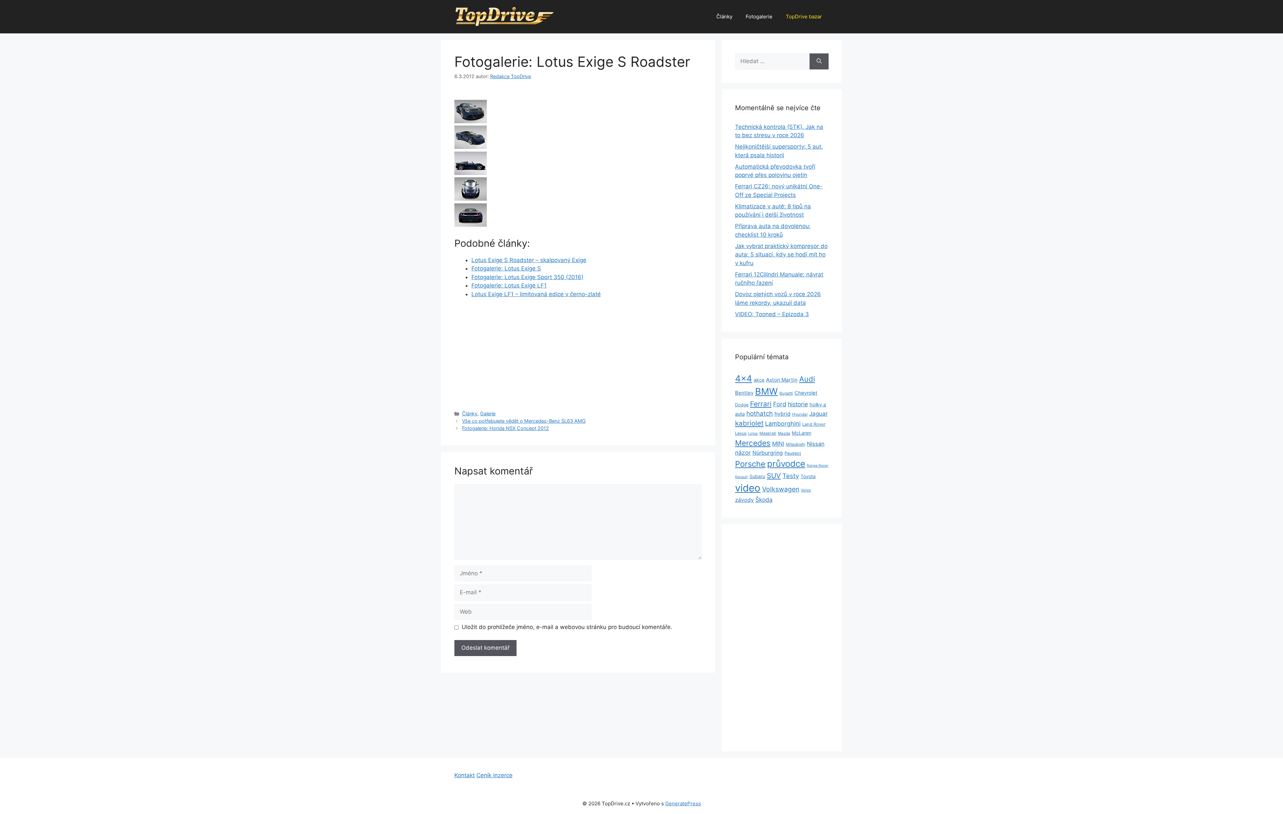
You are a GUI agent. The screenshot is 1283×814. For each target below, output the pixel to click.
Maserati (767, 433)
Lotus (753, 433)
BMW (766, 391)
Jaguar (818, 413)
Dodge (741, 404)
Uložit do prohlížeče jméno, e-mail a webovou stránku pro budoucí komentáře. (567, 627)
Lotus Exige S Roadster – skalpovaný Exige (528, 260)
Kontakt (464, 775)
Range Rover (817, 465)
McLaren (801, 433)
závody (744, 500)
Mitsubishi (795, 444)
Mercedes (752, 442)
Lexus (740, 433)
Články (724, 16)
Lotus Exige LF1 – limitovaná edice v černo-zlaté (536, 294)
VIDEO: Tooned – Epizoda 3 (772, 314)
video (747, 488)
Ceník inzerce (494, 775)
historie (798, 404)
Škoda (763, 499)
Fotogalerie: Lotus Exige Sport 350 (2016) (527, 277)
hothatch (759, 413)
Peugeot (793, 453)
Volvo (806, 490)
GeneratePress (683, 803)
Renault (741, 477)
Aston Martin (782, 380)
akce (759, 380)
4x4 (743, 378)
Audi (807, 379)
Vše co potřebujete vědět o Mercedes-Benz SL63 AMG (524, 421)
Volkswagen (780, 489)
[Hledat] (819, 61)
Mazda (784, 433)
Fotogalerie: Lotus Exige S (506, 268)
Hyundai (800, 414)
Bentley (744, 393)
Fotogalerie (759, 16)
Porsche (750, 464)
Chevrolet (806, 393)
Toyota (808, 476)
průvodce (786, 463)
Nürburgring (767, 452)
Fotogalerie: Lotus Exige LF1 (509, 285)
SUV (774, 475)
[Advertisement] (578, 354)
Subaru (757, 476)
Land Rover (814, 424)
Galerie (487, 413)
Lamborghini (783, 423)
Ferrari (760, 404)
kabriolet (749, 423)
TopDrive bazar (804, 16)
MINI (778, 443)
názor (743, 452)
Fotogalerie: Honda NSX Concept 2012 (505, 428)
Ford (779, 404)
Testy (790, 476)
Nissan (816, 443)
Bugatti (786, 393)
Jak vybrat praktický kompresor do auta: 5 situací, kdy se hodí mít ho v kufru (781, 254)
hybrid (782, 414)
